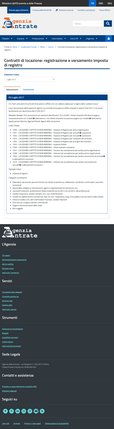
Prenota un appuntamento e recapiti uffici (19, 386)
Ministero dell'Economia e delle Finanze (22, 3)
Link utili (5, 423)
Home (15, 46)
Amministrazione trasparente (14, 259)
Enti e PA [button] (74, 38)
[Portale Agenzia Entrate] (19, 23)
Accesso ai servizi (66, 10)
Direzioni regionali (9, 390)
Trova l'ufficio (104, 10)
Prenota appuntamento (18, 10)
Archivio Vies (7, 300)
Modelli (5, 333)
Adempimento (12, 89)
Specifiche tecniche (10, 337)
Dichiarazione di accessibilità (57, 423)
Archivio (16, 423)
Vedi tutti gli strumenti (11, 346)
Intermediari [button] (57, 38)
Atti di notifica (7, 264)
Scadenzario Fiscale (29, 46)
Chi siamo (6, 255)
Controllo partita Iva (10, 296)
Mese (42, 46)
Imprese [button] (21, 38)
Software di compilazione (12, 328)
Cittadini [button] (6, 38)
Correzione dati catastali (12, 292)
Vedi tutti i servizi (9, 309)
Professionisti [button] (38, 38)
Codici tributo (7, 341)
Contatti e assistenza (86, 10)
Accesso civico (8, 268)
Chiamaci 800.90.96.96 (42, 10)
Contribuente (28, 89)
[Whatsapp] (30, 411)
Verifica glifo (7, 305)
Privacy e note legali (32, 423)
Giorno (51, 46)
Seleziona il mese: (11, 74)
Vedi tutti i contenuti (10, 272)
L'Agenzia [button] (90, 38)
